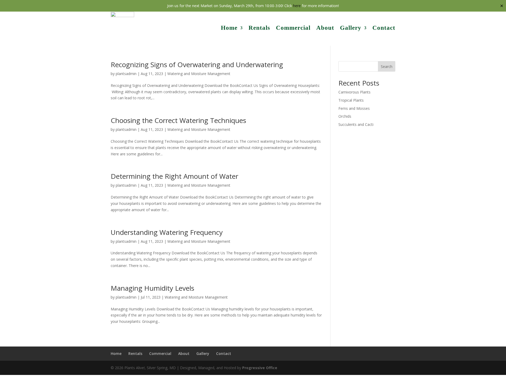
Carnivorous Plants (354, 92)
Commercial (293, 27)
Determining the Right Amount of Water (174, 176)
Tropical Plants (351, 100)
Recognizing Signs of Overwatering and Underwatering (197, 64)
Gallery (350, 27)
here (297, 5)
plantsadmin (126, 73)
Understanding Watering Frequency (167, 232)
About (325, 27)
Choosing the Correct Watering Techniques (178, 120)
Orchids (344, 116)
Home (229, 27)
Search (386, 66)
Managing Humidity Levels (152, 288)
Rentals (259, 27)
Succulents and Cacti (355, 124)
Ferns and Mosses (354, 108)
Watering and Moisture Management (198, 73)
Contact (383, 27)
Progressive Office (259, 367)
